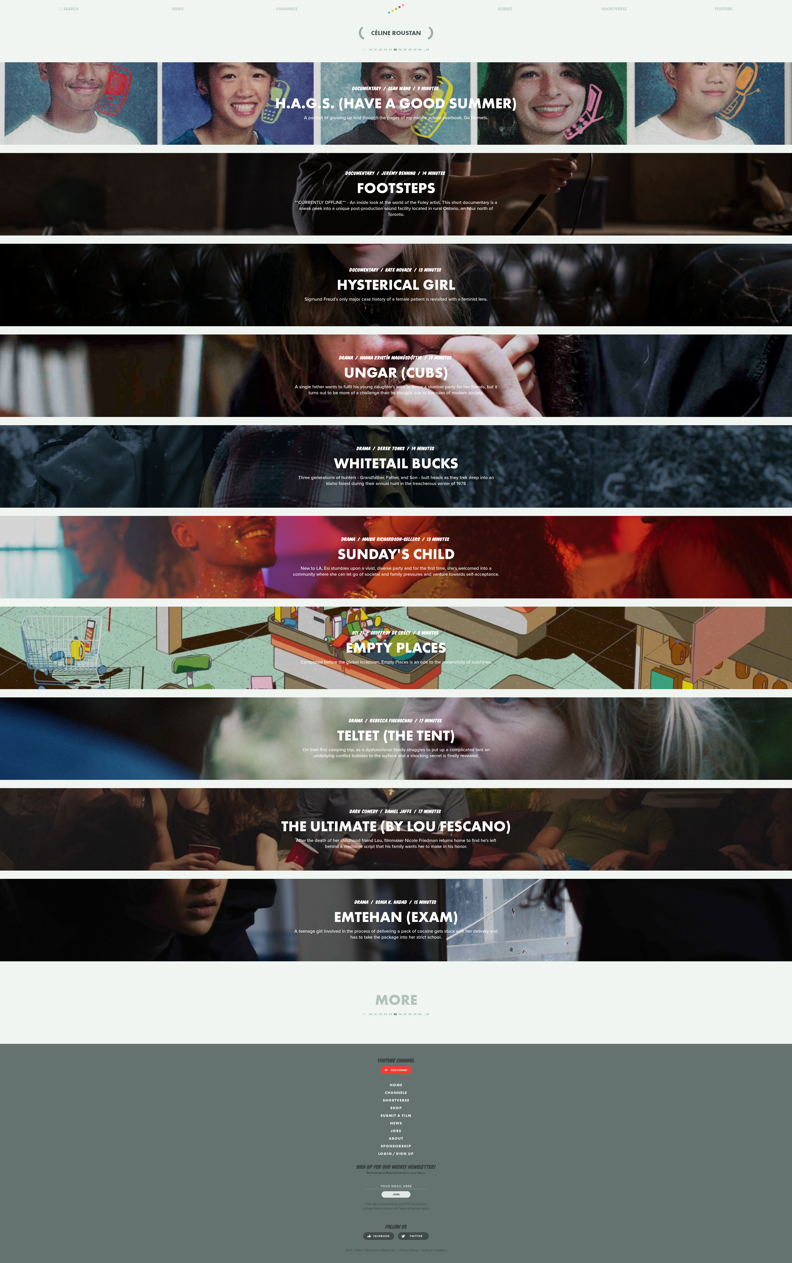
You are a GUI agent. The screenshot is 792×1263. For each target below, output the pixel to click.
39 (414, 49)
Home (396, 1085)
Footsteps (396, 188)
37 (405, 49)
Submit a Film (396, 1115)
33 (385, 49)
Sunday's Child (396, 554)
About (396, 1138)
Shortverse (396, 1100)
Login (385, 1153)
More (396, 999)
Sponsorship (396, 1146)
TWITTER (416, 1236)
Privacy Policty (409, 1250)
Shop (396, 1107)
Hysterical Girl (396, 284)
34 (390, 49)
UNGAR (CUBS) (396, 372)
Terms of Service (410, 1208)
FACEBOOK (381, 1236)
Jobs (396, 1130)
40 (419, 49)
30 (370, 49)
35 (395, 49)
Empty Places (396, 647)
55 (427, 49)
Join (396, 1194)
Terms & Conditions (434, 1250)
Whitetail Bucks (396, 463)
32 (380, 49)
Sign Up (405, 1153)
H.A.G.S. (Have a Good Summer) (396, 103)
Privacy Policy (383, 1208)
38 (409, 49)
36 (400, 49)
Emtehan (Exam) (396, 916)
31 (375, 49)
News (396, 1123)
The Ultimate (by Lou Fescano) (396, 826)
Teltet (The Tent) (396, 735)
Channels (396, 1092)
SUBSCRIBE (398, 1070)
